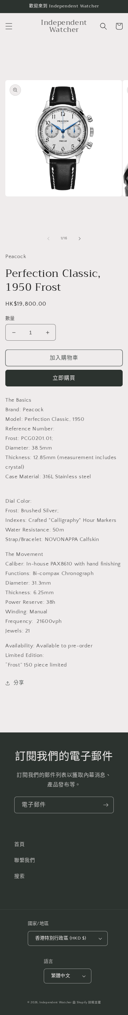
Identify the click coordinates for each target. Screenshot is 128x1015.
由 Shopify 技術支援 (87, 1002)
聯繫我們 (24, 860)
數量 (10, 318)
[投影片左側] (48, 238)
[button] (9, 26)
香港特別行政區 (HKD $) (60, 938)
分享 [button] (19, 683)
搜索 (19, 876)
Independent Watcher (55, 1002)
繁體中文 (60, 975)
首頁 (19, 844)
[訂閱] (105, 805)
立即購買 (64, 378)
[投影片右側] (79, 238)
